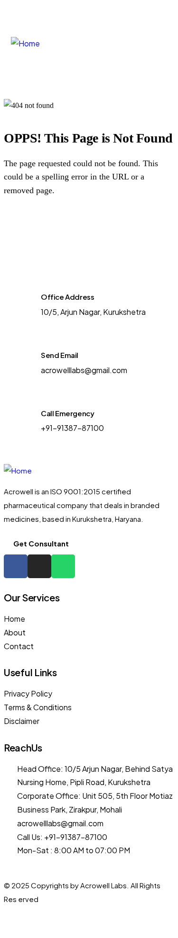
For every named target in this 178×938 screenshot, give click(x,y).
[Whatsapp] (163, 14)
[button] (140, 44)
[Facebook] (137, 14)
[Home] (25, 44)
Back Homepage (57, 224)
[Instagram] (150, 14)
